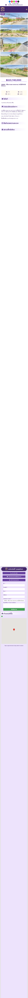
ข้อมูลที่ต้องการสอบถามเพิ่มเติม (9, 602)
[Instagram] (16, 1)
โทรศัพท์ (5, 587)
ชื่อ (4, 583)
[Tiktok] (18, 1)
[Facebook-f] (10, 1)
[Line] (14, 1)
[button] (27, 9)
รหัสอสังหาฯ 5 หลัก (7, 599)
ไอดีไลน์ (5, 595)
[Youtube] (12, 1)
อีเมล (4, 591)
